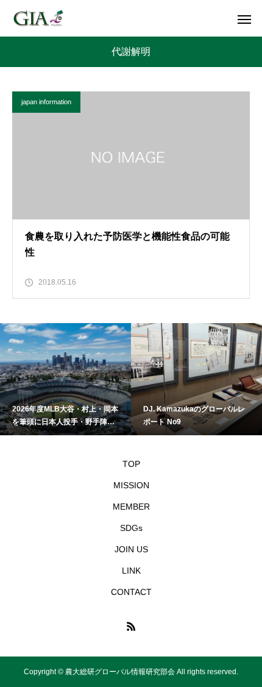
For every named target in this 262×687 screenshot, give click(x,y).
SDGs (131, 528)
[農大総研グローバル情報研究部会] (38, 18)
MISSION (131, 485)
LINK (131, 570)
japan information (46, 101)
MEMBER (131, 506)
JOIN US (131, 549)
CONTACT (131, 592)
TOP (131, 464)
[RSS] (131, 626)
